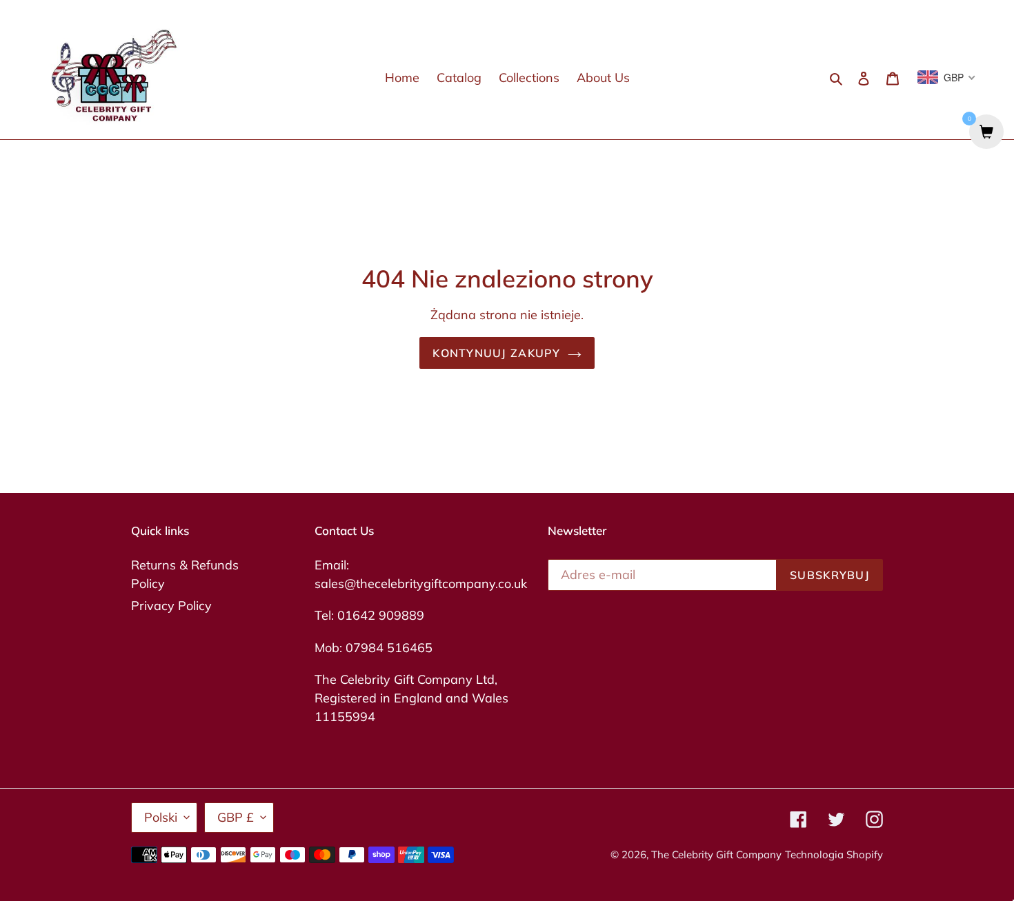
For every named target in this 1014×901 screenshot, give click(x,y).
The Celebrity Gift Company (716, 854)
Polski (160, 817)
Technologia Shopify (834, 854)
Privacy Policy (171, 606)
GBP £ (235, 817)
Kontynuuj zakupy (496, 353)
